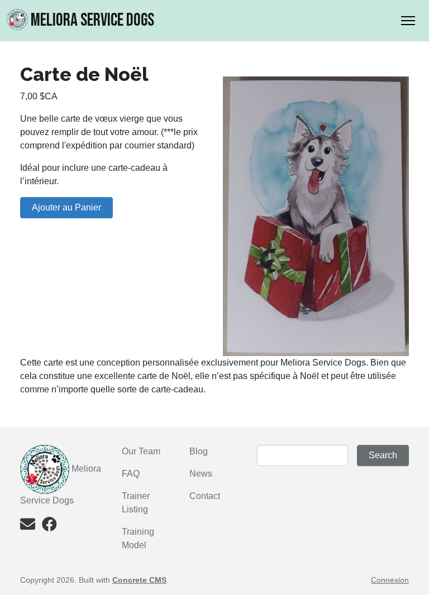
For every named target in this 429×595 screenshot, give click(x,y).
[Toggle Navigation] (408, 20)
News (200, 473)
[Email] (27, 526)
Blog (198, 451)
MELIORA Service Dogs (92, 20)
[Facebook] (49, 526)
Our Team (141, 451)
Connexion (390, 579)
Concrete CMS (139, 579)
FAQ (131, 473)
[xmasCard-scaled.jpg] (316, 215)
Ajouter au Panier (66, 207)
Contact (204, 496)
